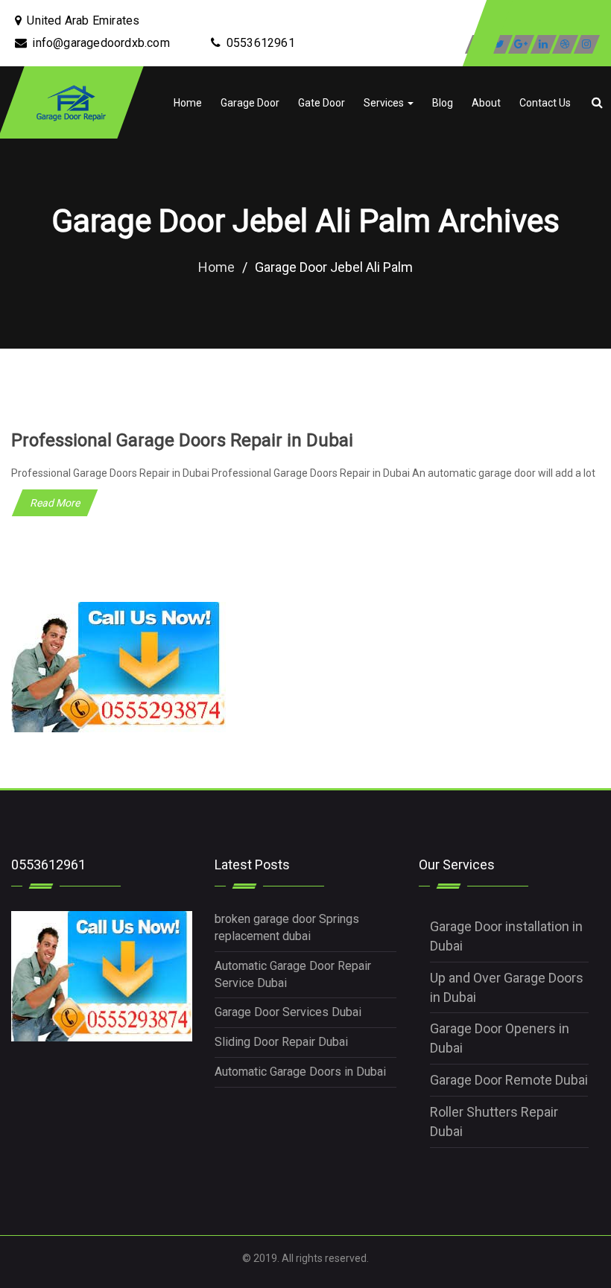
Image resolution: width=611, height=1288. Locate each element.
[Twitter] (500, 44)
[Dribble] (565, 44)
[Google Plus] (521, 44)
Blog (442, 103)
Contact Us (545, 103)
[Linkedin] (544, 44)
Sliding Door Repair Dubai (281, 1042)
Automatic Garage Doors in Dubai (300, 1072)
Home (188, 103)
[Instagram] (587, 44)
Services (385, 103)
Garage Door (250, 103)
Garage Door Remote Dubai (509, 1080)
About (486, 103)
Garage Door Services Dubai (288, 1012)
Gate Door (321, 103)
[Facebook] (478, 44)
